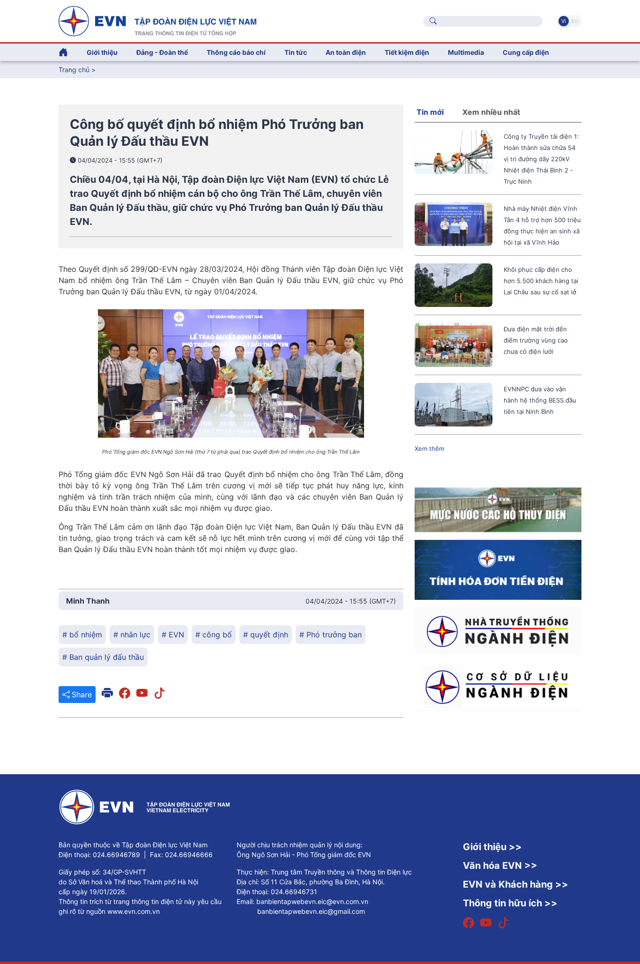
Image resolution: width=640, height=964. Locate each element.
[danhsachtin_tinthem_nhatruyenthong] (498, 630)
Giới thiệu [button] (102, 52)
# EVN (173, 634)
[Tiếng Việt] (157, 20)
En (574, 21)
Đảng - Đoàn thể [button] (162, 52)
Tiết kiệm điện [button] (407, 52)
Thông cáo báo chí (236, 52)
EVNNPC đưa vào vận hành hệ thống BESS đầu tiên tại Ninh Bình (540, 400)
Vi (563, 21)
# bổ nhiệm (82, 634)
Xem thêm (429, 448)
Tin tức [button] (295, 52)
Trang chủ (74, 70)
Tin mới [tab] (430, 112)
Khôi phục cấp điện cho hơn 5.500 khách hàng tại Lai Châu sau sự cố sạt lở (541, 281)
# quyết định (265, 634)
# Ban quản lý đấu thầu (103, 657)
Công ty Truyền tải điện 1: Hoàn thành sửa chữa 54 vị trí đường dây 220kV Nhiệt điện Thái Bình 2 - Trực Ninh (541, 159)
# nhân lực (131, 634)
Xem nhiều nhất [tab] (491, 112)
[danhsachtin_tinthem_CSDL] (498, 686)
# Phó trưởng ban (330, 634)
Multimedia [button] (466, 52)
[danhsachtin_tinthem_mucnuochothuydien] (498, 509)
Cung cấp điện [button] (526, 52)
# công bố (213, 634)
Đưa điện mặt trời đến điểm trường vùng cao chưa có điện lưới (536, 340)
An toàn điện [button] (346, 52)
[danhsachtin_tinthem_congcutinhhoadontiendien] (498, 569)
